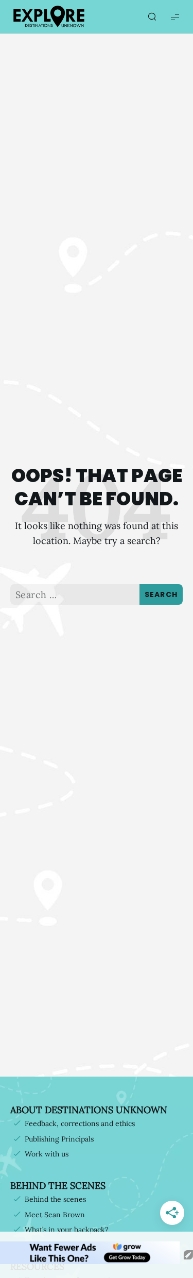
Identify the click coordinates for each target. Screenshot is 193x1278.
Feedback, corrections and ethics (80, 1123)
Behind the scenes (55, 1199)
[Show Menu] (175, 16)
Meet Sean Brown (55, 1214)
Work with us (46, 1153)
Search (161, 594)
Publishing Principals (59, 1139)
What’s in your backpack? (67, 1229)
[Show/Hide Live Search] (152, 17)
